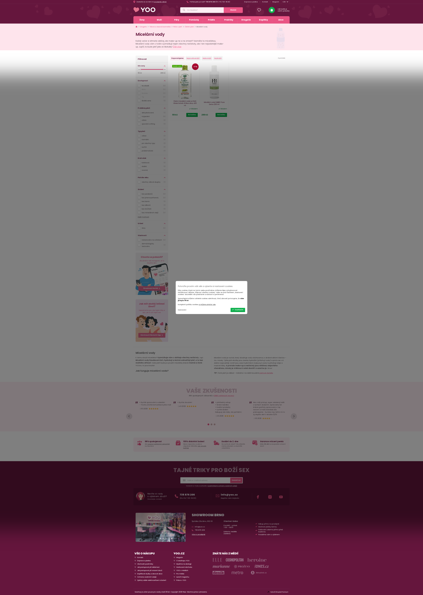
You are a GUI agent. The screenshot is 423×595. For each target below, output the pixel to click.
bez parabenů (153, 194)
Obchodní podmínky (145, 564)
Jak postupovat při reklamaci (148, 567)
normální (153, 139)
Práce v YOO (181, 580)
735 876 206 (187, 494)
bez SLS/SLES (153, 209)
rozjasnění (153, 116)
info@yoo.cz (229, 494)
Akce (153, 89)
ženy (153, 228)
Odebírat (236, 480)
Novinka (153, 93)
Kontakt (265, 2)
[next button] (294, 416)
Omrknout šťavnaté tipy (150, 335)
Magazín (275, 2)
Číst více (177, 46)
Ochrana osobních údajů (146, 577)
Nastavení (182, 310)
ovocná (153, 170)
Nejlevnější (207, 58)
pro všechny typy (153, 143)
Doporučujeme (177, 58)
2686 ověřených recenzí (224, 395)
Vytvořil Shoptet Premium (279, 592)
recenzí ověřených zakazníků (159, 444)
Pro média (180, 574)
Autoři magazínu (182, 577)
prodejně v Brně (160, 2)
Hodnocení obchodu (184, 567)
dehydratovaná (153, 113)
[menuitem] (142, 20)
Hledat (233, 10)
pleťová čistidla (266, 373)
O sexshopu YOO (182, 561)
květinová (153, 163)
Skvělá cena (153, 101)
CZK (284, 2)
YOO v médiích (182, 570)
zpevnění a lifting (153, 124)
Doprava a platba (251, 2)
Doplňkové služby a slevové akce (149, 574)
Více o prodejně (198, 534)
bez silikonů (153, 205)
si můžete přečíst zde (207, 305)
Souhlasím (239, 310)
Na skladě (153, 86)
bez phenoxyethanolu (153, 198)
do (165, 69)
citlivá (153, 120)
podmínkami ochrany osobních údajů (222, 486)
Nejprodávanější (193, 58)
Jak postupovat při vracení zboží (149, 570)
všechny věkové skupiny (153, 182)
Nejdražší (218, 58)
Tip (153, 97)
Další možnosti (143, 217)
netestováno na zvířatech (153, 240)
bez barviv (153, 201)
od (139, 69)
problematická (153, 151)
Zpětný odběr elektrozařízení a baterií (151, 580)
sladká (153, 166)
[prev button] (129, 416)
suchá (153, 147)
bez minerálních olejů (153, 213)
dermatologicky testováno (153, 245)
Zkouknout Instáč (150, 288)
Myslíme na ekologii (183, 564)
